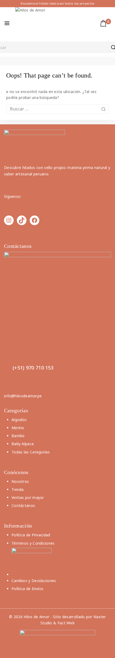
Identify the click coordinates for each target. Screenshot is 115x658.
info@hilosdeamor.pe (23, 395)
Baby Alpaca (22, 443)
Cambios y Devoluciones (33, 580)
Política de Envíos (27, 588)
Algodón (18, 419)
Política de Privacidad (30, 534)
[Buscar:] (57, 108)
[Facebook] (34, 220)
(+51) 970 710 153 (33, 367)
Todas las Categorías (30, 452)
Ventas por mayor (27, 497)
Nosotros (20, 481)
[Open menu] (7, 23)
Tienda (17, 489)
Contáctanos (23, 505)
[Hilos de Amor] (31, 23)
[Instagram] (9, 220)
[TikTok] (21, 220)
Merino (17, 427)
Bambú (18, 435)
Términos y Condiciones (33, 543)
